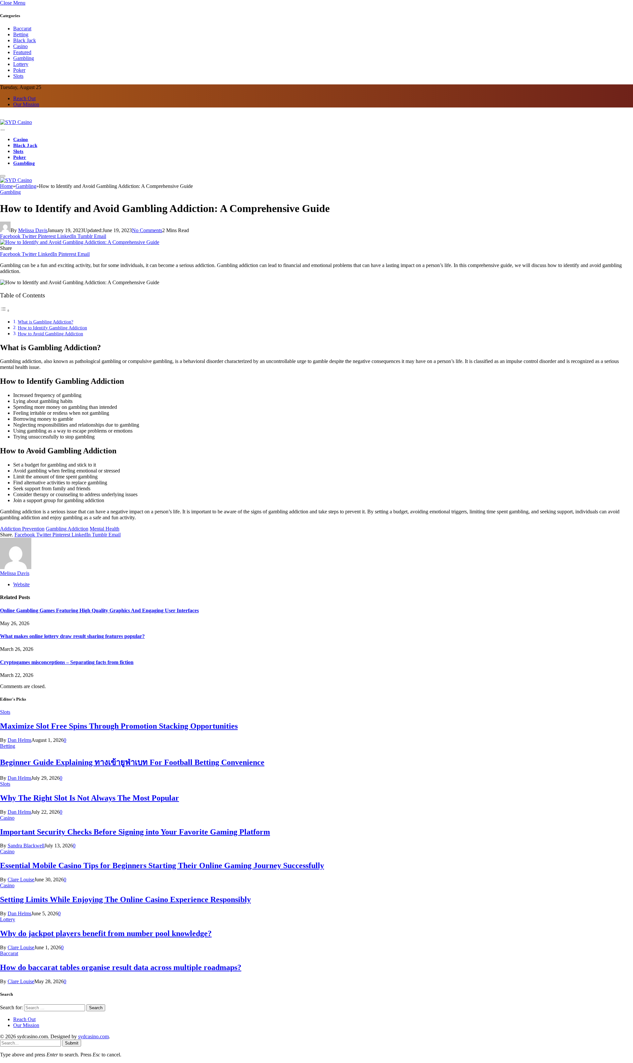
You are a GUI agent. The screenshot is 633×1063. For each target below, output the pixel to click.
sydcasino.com (93, 1036)
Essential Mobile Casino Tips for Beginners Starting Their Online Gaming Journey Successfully (162, 865)
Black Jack (24, 40)
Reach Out (24, 98)
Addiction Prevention (22, 529)
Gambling (23, 58)
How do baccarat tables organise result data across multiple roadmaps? (120, 967)
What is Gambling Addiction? (45, 321)
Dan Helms (19, 740)
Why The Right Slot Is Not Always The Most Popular (89, 798)
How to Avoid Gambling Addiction (50, 333)
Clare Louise (21, 879)
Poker (19, 70)
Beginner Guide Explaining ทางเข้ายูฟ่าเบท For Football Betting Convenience (132, 762)
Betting (20, 34)
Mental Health (104, 529)
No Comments (147, 230)
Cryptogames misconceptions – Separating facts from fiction (67, 662)
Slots (18, 76)
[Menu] (3, 130)
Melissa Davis (32, 230)
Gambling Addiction (67, 529)
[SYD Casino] (16, 122)
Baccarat (22, 28)
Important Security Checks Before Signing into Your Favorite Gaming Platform (135, 832)
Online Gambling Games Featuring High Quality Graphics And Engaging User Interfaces (99, 610)
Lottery (20, 64)
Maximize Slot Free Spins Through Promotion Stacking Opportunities (119, 726)
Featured (22, 52)
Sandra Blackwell (26, 845)
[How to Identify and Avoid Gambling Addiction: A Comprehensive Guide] (79, 242)
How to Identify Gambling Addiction (52, 327)
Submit (71, 1043)
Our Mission (26, 104)
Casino (20, 46)
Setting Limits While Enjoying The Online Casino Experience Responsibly (125, 899)
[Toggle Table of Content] (5, 310)
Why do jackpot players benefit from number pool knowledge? (106, 933)
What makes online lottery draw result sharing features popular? (72, 636)
